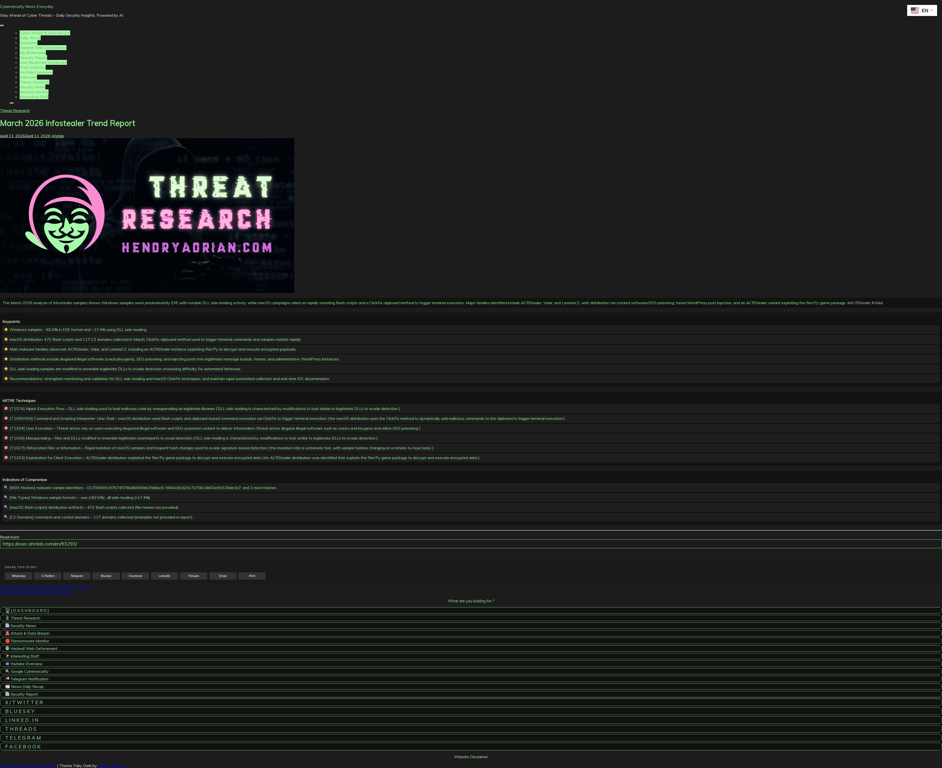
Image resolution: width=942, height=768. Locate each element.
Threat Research (34, 82)
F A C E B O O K (22, 746)
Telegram (77, 576)
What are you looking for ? (471, 600)
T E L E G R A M (23, 738)
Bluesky (106, 576)
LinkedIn (164, 576)
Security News (32, 86)
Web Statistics (33, 67)
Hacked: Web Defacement (43, 47)
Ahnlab (58, 135)
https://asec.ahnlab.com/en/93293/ (40, 544)
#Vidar (877, 302)
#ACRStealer (859, 302)
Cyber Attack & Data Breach (45, 32)
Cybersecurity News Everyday (27, 6)
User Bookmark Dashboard (43, 62)
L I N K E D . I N (21, 720)
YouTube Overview (36, 72)
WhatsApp (19, 576)
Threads (193, 576)
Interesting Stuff (34, 96)
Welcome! (28, 77)
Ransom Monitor (34, 91)
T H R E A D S (20, 729)
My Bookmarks (33, 52)
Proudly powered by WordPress (28, 765)
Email (223, 576)
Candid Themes (112, 765)
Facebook (135, 576)
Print (252, 576)
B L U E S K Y (19, 711)
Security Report (33, 57)
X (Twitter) (47, 576)
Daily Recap (30, 37)
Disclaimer (29, 42)
